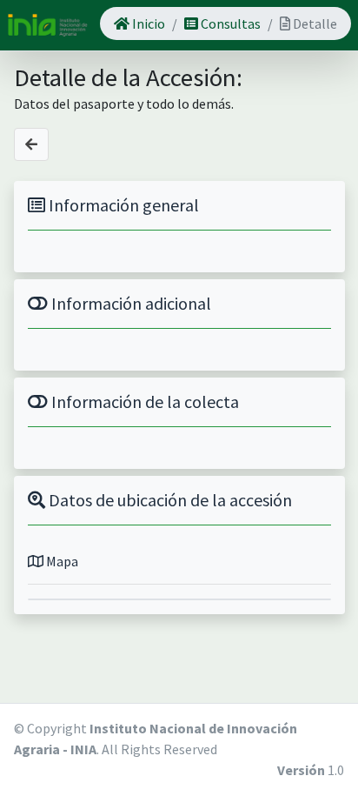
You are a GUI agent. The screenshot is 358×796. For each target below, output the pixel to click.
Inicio (147, 23)
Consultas (229, 23)
